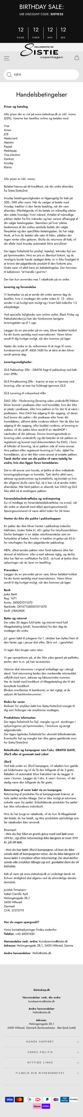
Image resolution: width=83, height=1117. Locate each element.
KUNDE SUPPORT (40, 1041)
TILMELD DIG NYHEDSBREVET (40, 1073)
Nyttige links (40, 1062)
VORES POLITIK (40, 1052)
